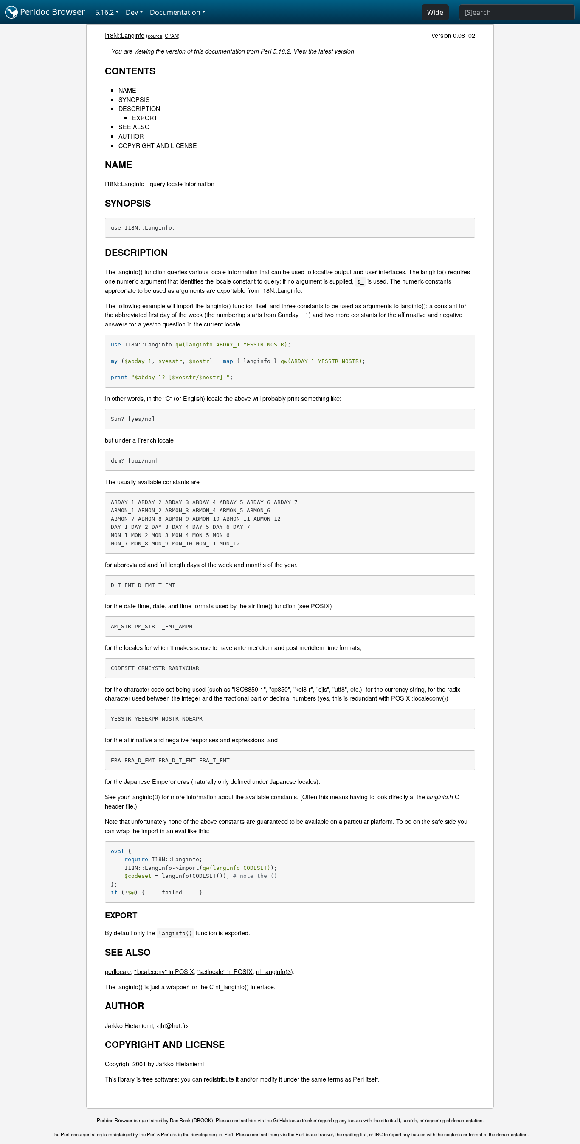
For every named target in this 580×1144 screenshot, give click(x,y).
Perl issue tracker (314, 1134)
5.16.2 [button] (104, 12)
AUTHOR (131, 135)
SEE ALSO (133, 126)
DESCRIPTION (139, 108)
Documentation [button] (175, 12)
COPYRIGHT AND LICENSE (157, 145)
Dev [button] (132, 12)
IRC (378, 1134)
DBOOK (202, 1120)
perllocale (118, 971)
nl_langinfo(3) (274, 971)
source (155, 35)
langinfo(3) (145, 796)
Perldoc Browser (51, 11)
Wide (435, 12)
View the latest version (323, 51)
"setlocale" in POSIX (225, 971)
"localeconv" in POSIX (164, 971)
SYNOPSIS (134, 99)
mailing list (354, 1134)
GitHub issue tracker (295, 1120)
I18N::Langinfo (124, 35)
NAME (127, 89)
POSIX (320, 605)
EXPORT (145, 117)
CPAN (171, 35)
